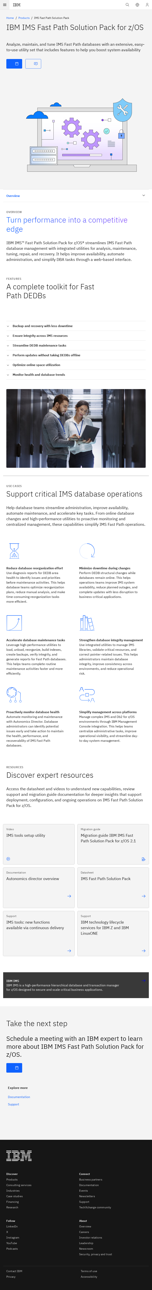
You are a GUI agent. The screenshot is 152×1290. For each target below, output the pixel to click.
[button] (137, 5)
